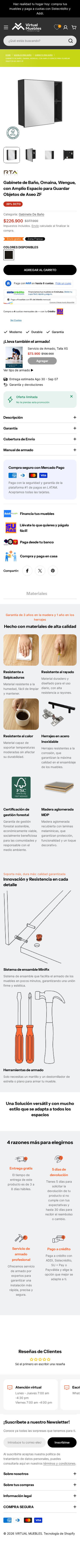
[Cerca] (71, 396)
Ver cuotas (16, 320)
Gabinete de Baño (31, 214)
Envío (35, 225)
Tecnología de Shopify (59, 1533)
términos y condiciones (59, 1463)
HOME (8, 55)
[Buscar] (70, 40)
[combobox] (40, 41)
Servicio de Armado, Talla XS (48, 348)
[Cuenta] (65, 27)
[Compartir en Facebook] (27, 571)
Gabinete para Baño (44, 55)
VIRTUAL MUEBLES (28, 1533)
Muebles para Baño (23, 55)
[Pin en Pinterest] (53, 571)
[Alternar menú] (6, 27)
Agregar (42, 361)
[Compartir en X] (40, 571)
